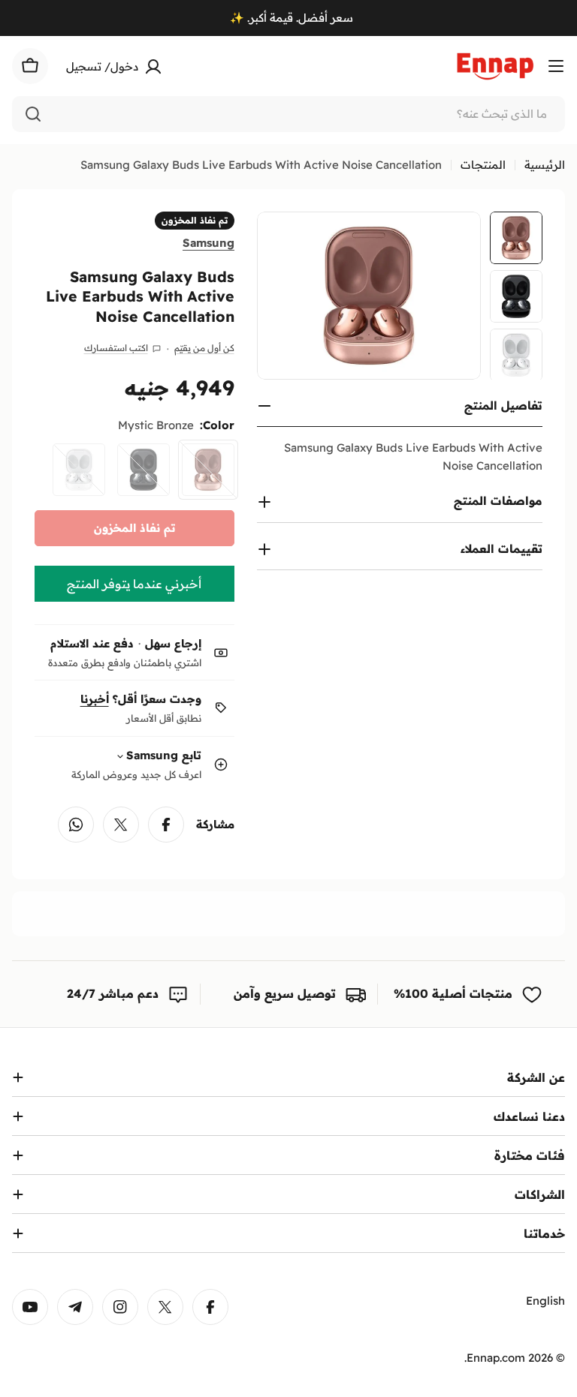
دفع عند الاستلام (92, 643)
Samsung (208, 243)
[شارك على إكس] (121, 825)
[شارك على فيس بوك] (166, 825)
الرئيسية (544, 165)
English (545, 1300)
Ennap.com (496, 1357)
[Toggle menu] (556, 66)
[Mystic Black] (143, 469)
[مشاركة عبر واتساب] (76, 825)
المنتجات (483, 165)
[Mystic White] (79, 469)
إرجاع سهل (173, 643)
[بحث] (33, 114)
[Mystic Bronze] (208, 469)
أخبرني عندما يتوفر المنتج (134, 583)
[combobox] (288, 114)
